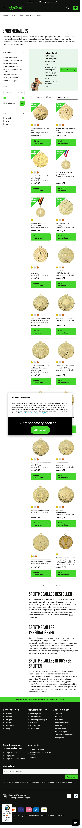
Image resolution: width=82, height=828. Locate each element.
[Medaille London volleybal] (66, 303)
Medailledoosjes (10, 81)
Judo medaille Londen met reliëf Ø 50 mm (41, 465)
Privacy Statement (48, 816)
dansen (51, 674)
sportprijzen (34, 679)
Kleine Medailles (10, 57)
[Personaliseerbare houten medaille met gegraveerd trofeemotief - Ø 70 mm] (66, 542)
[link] (43, 586)
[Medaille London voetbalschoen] (66, 494)
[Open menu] (4, 7)
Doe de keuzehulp (68, 70)
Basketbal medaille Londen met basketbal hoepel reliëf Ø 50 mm (41, 369)
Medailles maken (22, 15)
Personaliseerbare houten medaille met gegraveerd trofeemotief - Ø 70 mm (65, 561)
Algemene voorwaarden (30, 816)
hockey (32, 676)
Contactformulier (17, 795)
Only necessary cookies (38, 422)
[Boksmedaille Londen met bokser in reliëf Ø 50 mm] (41, 303)
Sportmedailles (10, 66)
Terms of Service (61, 782)
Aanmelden (71, 777)
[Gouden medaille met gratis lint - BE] (41, 208)
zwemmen (66, 674)
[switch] (7, 820)
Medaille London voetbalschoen (65, 512)
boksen (58, 674)
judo (48, 676)
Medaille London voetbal (40, 511)
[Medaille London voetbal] (41, 494)
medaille (48, 599)
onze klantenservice (37, 692)
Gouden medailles (10, 75)
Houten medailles (10, 78)
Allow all (40, 429)
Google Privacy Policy (43, 782)
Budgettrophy (8, 15)
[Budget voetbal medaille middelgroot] (41, 160)
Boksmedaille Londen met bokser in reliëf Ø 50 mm (40, 320)
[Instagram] (76, 796)
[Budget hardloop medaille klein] (66, 113)
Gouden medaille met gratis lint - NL (65, 174)
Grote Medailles (10, 63)
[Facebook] (69, 796)
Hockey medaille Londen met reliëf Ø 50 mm (65, 368)
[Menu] (11, 805)
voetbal (44, 674)
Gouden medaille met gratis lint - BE (39, 225)
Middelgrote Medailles (12, 60)
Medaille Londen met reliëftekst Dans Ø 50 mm (65, 273)
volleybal (39, 676)
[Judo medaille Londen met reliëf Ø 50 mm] (41, 447)
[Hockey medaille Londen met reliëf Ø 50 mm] (66, 350)
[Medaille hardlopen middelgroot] (66, 208)
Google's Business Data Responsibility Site (33, 413)
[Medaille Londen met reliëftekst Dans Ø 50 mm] (66, 255)
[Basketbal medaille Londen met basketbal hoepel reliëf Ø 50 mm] (41, 350)
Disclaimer (60, 816)
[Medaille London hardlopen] (41, 542)
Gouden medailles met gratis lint (12, 70)
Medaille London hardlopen (41, 562)
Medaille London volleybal (65, 319)
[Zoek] (67, 7)
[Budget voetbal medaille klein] (41, 113)
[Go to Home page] (15, 8)
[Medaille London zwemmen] (66, 447)
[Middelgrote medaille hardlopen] (41, 255)
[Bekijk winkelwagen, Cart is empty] (75, 8)
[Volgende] (63, 586)
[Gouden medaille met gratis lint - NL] (66, 160)
